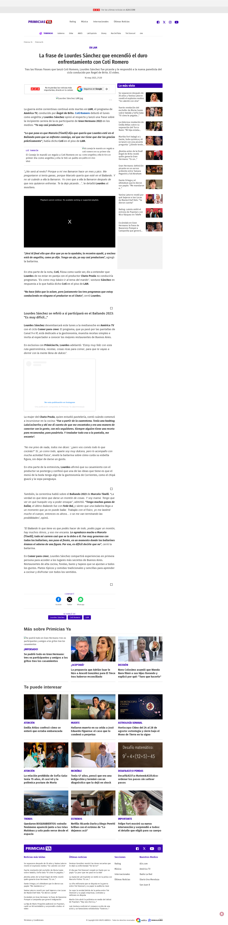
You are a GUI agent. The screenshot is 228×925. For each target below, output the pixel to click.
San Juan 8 (145, 885)
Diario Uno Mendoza (149, 879)
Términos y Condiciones (34, 920)
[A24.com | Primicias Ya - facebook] (158, 22)
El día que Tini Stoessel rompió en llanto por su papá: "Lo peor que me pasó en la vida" (89, 871)
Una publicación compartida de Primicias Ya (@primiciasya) (59, 407)
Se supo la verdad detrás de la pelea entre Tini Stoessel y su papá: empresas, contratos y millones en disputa (89, 892)
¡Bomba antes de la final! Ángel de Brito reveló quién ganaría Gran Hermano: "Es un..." (43, 878)
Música (84, 21)
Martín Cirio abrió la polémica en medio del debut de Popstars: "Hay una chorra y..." (90, 900)
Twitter (69, 605)
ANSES (80, 33)
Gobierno (61, 33)
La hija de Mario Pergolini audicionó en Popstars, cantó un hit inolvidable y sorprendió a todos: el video (44, 906)
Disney (103, 33)
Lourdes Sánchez (57, 617)
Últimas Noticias (122, 21)
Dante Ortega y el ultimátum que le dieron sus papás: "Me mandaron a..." (43, 885)
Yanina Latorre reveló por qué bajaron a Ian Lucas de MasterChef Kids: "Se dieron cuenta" (45, 891)
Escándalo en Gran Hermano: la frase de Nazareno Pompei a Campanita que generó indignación (45, 898)
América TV (145, 869)
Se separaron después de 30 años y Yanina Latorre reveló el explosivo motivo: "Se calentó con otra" (45, 864)
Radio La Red (146, 874)
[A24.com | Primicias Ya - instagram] (170, 22)
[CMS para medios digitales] (155, 920)
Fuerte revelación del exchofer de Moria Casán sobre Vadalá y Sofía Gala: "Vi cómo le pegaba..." (44, 871)
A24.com (144, 863)
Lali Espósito (92, 33)
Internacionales (101, 21)
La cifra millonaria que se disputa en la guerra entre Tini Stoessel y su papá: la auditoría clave (89, 885)
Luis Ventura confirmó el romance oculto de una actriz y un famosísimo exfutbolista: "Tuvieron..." (89, 907)
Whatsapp (80, 605)
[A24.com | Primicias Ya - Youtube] (176, 22)
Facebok (58, 605)
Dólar (71, 33)
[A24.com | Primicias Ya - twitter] (164, 22)
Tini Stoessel (130, 33)
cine (141, 33)
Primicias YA (28, 42)
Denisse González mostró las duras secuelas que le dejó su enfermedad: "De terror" (90, 864)
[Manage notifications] (222, 914)
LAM (87, 617)
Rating (73, 21)
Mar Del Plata (116, 33)
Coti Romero (82, 113)
